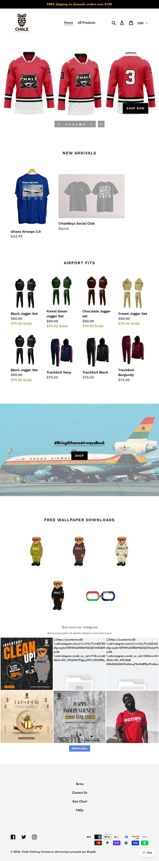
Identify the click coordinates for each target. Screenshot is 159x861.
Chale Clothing (31, 852)
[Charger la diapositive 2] (70, 125)
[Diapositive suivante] (91, 124)
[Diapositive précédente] (58, 124)
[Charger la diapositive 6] (84, 125)
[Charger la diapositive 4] (77, 125)
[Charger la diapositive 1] (66, 125)
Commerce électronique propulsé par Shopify (68, 852)
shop (79, 455)
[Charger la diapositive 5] (80, 125)
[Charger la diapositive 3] (73, 125)
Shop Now (135, 108)
